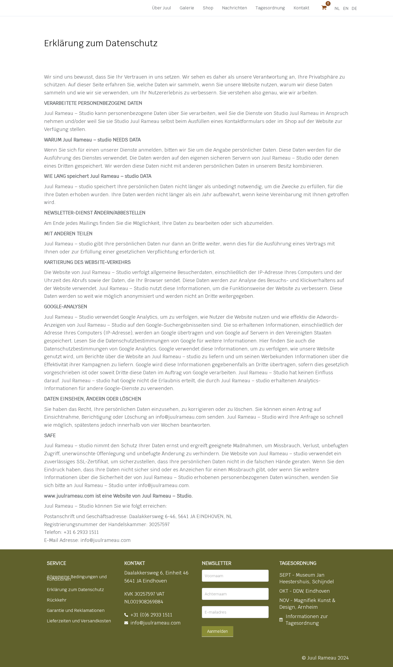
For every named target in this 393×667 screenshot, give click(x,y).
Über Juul (161, 8)
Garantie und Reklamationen (76, 610)
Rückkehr (57, 600)
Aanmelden (217, 631)
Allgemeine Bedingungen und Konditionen (77, 578)
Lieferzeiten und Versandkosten (79, 621)
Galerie (187, 8)
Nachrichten (234, 8)
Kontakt (301, 8)
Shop (208, 8)
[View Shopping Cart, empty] (324, 8)
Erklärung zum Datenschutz (75, 589)
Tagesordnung (270, 8)
